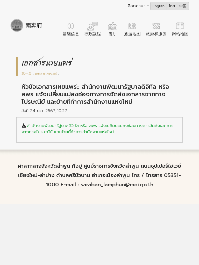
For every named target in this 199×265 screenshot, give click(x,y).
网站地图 (180, 34)
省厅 (112, 34)
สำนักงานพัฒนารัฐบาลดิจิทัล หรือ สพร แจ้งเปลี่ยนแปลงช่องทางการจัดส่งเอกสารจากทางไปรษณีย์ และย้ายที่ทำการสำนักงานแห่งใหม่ (97, 129)
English (159, 6)
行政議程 (92, 34)
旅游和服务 (156, 34)
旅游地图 (132, 34)
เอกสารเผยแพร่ (46, 73)
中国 (183, 6)
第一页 (27, 73)
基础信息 (70, 34)
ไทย (172, 6)
